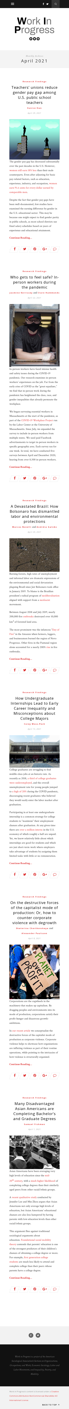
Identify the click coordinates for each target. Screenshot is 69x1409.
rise (48, 647)
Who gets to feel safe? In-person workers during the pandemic (34, 282)
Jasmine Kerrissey (21, 292)
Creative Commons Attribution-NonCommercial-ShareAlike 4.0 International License (34, 1395)
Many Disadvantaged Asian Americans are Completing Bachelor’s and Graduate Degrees (34, 1111)
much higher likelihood (43, 1181)
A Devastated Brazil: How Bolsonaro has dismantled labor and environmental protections (34, 514)
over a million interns (31, 830)
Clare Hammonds (49, 292)
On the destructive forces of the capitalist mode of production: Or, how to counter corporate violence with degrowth (34, 912)
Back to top (49, 1404)
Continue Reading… (20, 238)
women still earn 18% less (23, 170)
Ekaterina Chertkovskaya (32, 928)
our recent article (21, 1031)
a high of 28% (19, 791)
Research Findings (35, 81)
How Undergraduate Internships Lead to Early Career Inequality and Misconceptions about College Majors (34, 708)
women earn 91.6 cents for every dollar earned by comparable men (33, 188)
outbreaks (28, 616)
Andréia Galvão (47, 527)
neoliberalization (50, 595)
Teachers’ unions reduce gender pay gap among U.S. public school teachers (34, 95)
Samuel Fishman (34, 1124)
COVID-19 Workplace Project (37, 420)
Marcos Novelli (21, 527)
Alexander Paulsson (34, 933)
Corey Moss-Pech (34, 724)
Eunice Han (34, 108)
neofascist (45, 600)
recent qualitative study (24, 1197)
